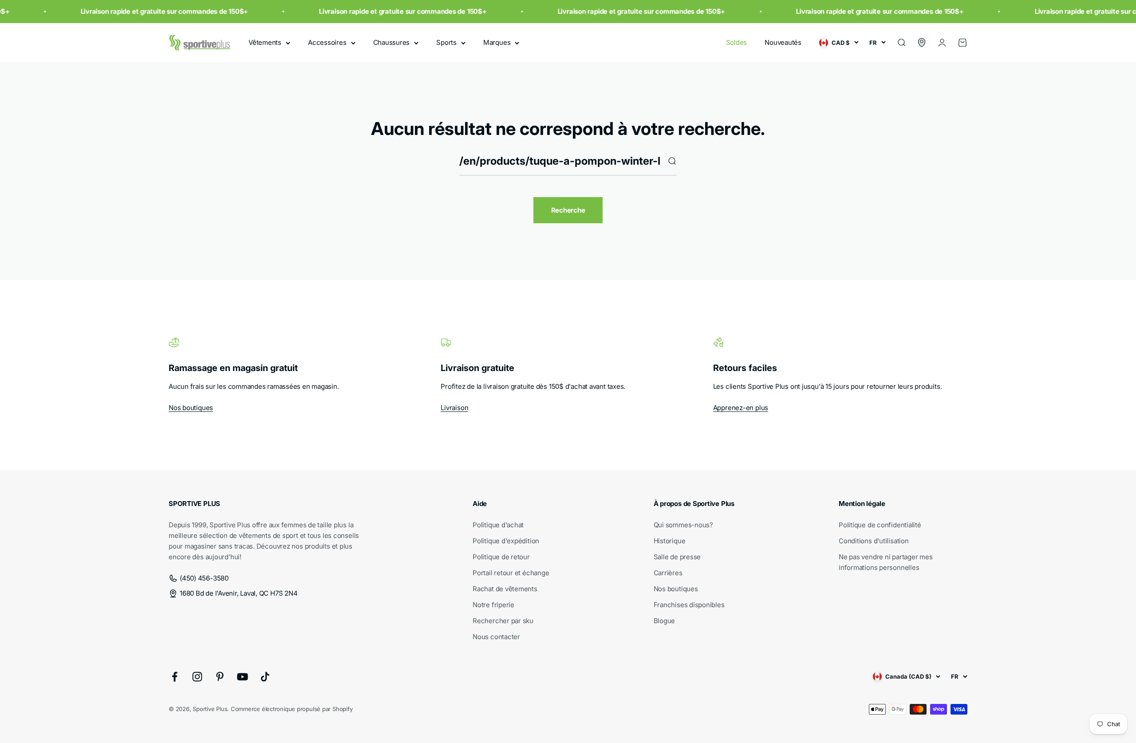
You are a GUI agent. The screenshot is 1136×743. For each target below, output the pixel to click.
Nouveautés (783, 42)
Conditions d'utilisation (874, 541)
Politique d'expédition (506, 541)
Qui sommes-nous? (683, 525)
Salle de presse (677, 557)
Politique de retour (501, 557)
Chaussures (391, 42)
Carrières (668, 573)
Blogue (664, 621)
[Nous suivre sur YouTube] (242, 677)
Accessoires (327, 42)
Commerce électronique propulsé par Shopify (292, 708)
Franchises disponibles (689, 605)
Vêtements (264, 42)
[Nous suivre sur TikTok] (265, 677)
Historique (670, 541)
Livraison (454, 407)
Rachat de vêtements (505, 589)
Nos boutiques (191, 407)
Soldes (736, 42)
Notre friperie (493, 605)
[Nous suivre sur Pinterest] (220, 677)
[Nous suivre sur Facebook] (175, 677)
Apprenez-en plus (740, 407)
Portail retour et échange (511, 573)
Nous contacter (496, 636)
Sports (446, 42)
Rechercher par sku (503, 621)
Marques (496, 42)
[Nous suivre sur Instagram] (197, 677)
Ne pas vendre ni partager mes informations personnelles (885, 562)
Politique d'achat (498, 525)
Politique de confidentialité (880, 525)
